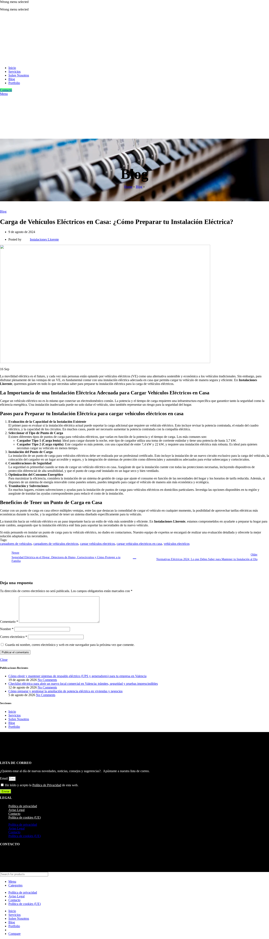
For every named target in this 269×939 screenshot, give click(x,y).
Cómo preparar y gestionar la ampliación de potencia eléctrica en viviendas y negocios (65, 691)
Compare (14, 933)
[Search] (264, 874)
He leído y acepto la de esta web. (41, 785)
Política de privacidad (22, 806)
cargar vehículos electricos (97, 543)
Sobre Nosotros (18, 719)
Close (4, 659)
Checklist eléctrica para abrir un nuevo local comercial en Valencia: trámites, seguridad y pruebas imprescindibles (83, 683)
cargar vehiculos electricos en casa (139, 543)
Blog (139, 186)
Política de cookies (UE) (24, 817)
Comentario (9, 621)
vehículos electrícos (177, 543)
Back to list (135, 557)
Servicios (14, 715)
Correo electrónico (13, 637)
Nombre (6, 629)
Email (4, 778)
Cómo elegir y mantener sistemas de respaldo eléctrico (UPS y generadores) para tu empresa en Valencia (77, 676)
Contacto (6, 90)
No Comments (47, 680)
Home (128, 186)
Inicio (12, 711)
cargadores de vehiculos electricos (55, 543)
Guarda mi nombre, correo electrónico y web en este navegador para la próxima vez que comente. (69, 645)
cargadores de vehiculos (16, 543)
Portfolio (14, 726)
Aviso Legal (16, 810)
